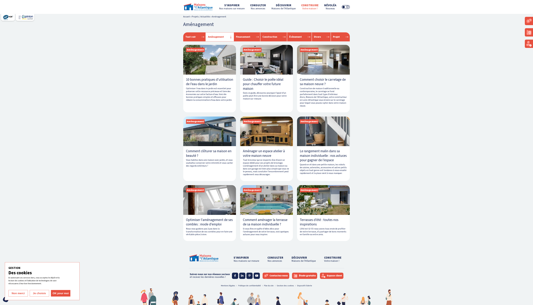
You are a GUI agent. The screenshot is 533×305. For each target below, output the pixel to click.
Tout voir (190, 37)
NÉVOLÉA (330, 6)
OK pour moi (61, 293)
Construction (269, 37)
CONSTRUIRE (310, 6)
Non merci (18, 293)
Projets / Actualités (201, 16)
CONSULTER (258, 6)
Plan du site (269, 285)
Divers (317, 37)
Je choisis (39, 293)
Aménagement (216, 37)
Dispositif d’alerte (304, 285)
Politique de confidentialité (249, 285)
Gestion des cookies (285, 285)
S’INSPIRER (232, 6)
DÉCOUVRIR (283, 6)
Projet (336, 37)
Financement (243, 37)
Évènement (295, 37)
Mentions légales (228, 285)
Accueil (186, 16)
